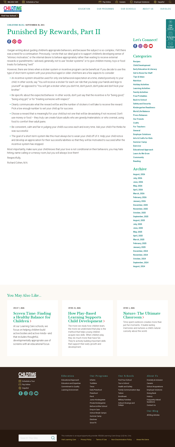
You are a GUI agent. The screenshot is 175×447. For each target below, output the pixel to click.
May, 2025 (137, 232)
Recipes (136, 61)
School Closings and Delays (126, 404)
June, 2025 (138, 228)
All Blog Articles (153, 415)
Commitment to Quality (70, 387)
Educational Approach (143, 150)
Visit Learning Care (68, 440)
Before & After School (98, 406)
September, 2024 (140, 262)
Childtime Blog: (16, 25)
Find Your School (8, 16)
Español (161, 2)
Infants (92, 380)
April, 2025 (138, 236)
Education (84, 9)
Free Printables (140, 96)
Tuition (120, 393)
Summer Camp (140, 142)
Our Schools (128, 9)
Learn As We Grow (141, 153)
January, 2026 (139, 201)
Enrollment (122, 396)
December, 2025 (140, 205)
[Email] (20, 41)
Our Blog (165, 9)
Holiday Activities (141, 84)
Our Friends (138, 119)
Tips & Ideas (139, 77)
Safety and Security (142, 104)
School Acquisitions (155, 387)
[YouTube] (151, 46)
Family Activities (140, 92)
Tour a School (123, 383)
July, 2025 (137, 224)
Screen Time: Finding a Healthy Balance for (32, 317)
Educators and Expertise (71, 383)
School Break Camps (98, 413)
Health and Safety (125, 387)
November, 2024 (140, 255)
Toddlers (93, 383)
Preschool (94, 393)
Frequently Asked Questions (154, 401)
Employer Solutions (141, 2)
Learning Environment (69, 390)
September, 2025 (140, 216)
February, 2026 (139, 197)
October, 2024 (139, 259)
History (149, 396)
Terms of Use (101, 440)
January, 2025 (139, 247)
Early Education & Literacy (145, 69)
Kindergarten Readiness (144, 107)
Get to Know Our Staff (142, 73)
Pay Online (107, 2)
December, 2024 (140, 251)
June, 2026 (138, 182)
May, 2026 (137, 186)
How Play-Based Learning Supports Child (85, 317)
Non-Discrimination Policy (121, 440)
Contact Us (151, 405)
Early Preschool (96, 390)
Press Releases (140, 115)
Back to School (140, 100)
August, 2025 (139, 220)
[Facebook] (9, 41)
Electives (93, 419)
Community (138, 157)
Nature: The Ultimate (142, 315)
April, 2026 (138, 190)
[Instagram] (140, 46)
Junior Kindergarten (97, 400)
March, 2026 (138, 193)
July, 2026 (137, 178)
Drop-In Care (95, 410)
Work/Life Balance (141, 111)
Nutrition (137, 81)
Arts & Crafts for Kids (143, 138)
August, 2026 (139, 174)
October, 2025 (139, 213)
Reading (137, 161)
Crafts (136, 123)
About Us (148, 9)
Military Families (124, 400)
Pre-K (92, 396)
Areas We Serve (142, 440)
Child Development (141, 65)
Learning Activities (141, 88)
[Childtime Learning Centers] (28, 375)
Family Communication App (129, 390)
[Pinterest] (14, 41)
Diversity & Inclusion (155, 380)
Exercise (137, 146)
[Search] (53, 438)
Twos (92, 387)
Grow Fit (93, 423)
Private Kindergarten (98, 403)
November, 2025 (140, 209)
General (136, 130)
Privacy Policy (86, 440)
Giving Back (151, 393)
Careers (122, 2)
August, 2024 (139, 266)
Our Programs (105, 9)
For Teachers (139, 127)
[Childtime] (11, 8)
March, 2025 (138, 239)
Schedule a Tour (32, 2)
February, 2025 (139, 243)
